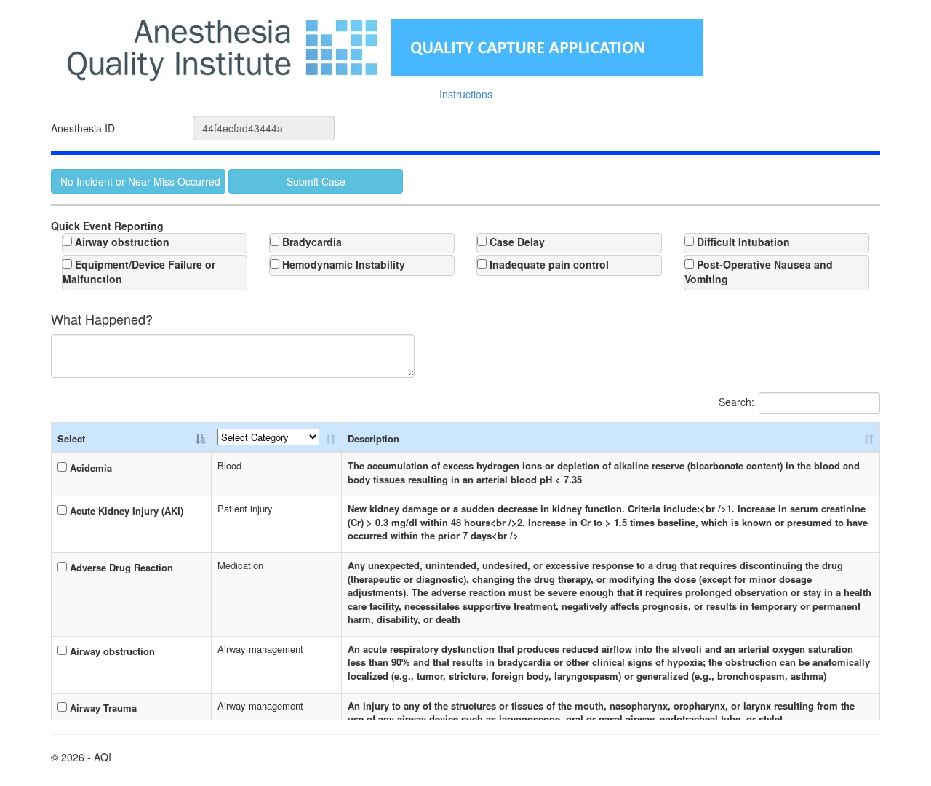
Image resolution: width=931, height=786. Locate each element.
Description (373, 438)
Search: (736, 401)
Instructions (465, 94)
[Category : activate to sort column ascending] (277, 438)
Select (71, 438)
